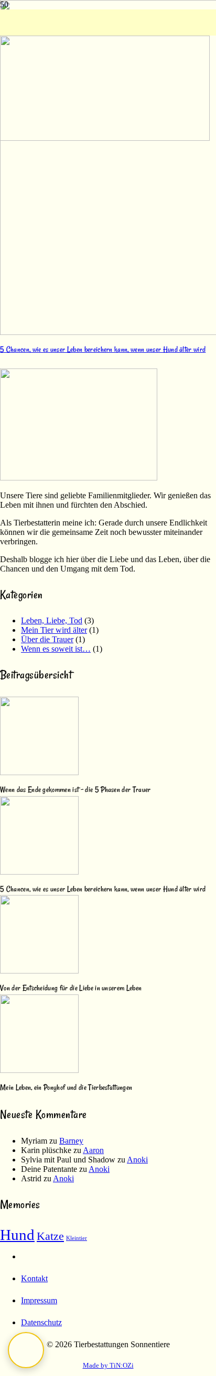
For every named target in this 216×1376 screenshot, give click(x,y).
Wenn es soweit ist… (56, 648)
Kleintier (76, 1238)
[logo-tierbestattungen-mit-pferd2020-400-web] (105, 137)
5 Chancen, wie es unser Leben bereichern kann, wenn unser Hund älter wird (103, 349)
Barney (71, 1140)
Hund (17, 1234)
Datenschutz (41, 1322)
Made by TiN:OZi (108, 1365)
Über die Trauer (47, 639)
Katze (50, 1236)
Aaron (93, 1150)
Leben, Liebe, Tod (51, 620)
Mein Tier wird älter (54, 629)
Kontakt (34, 1278)
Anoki (137, 1159)
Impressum (39, 1300)
